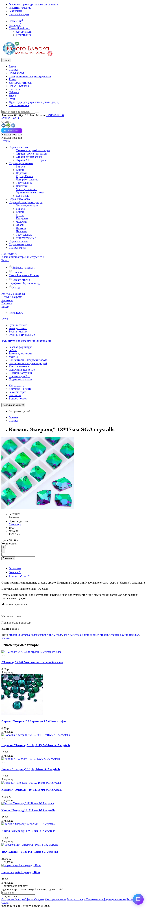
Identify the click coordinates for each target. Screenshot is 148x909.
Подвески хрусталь (20, 379)
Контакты (15, 395)
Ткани (12, 79)
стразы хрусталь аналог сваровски (30, 634)
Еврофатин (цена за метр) (24, 283)
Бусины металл (18, 331)
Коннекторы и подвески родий (28, 363)
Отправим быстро (12, 899)
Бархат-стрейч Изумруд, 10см (20, 872)
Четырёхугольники (27, 179)
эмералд (57, 634)
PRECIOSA (16, 312)
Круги (20, 215)
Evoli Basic (22, 195)
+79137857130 (55, 115)
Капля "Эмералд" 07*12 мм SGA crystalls (28, 830)
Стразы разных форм (29, 156)
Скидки (39, 899)
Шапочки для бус (19, 376)
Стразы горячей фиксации (32, 153)
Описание (15, 568)
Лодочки (21, 173)
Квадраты (22, 218)
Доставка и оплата (20, 388)
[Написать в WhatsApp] (8, 126)
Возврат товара (76, 899)
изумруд (134, 634)
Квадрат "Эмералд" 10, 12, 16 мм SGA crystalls (31, 789)
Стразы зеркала (18, 241)
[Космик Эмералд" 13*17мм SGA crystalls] (37, 507)
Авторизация (24, 31)
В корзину (8, 558)
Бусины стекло (18, 325)
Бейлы (13, 350)
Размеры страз (17, 392)
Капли (20, 169)
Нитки (16, 287)
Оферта (29, 899)
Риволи (20, 166)
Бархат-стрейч (21, 279)
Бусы (12, 98)
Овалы (20, 224)
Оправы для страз (27, 205)
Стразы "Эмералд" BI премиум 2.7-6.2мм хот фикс (34, 721)
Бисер (12, 95)
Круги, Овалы (24, 176)
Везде (12, 66)
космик (5, 638)
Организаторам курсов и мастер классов (33, 4)
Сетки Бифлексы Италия (24, 275)
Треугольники (24, 182)
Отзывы (15, 572)
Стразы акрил (17, 247)
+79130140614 (10, 118)
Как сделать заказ (55, 899)
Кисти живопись (19, 105)
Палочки (21, 231)
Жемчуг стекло (18, 328)
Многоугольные (26, 237)
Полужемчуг (16, 72)
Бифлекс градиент (23, 267)
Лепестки (22, 185)
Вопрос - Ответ (19, 576)
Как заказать (16, 385)
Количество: (9, 543)
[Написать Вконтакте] (3, 126)
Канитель (14, 89)
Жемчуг (13, 356)
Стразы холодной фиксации (33, 150)
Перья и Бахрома (19, 85)
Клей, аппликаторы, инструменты (30, 76)
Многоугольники (26, 189)
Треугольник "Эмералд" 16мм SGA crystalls (29, 851)
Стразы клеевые (19, 147)
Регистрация (23, 34)
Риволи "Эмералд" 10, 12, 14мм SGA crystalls (30, 769)
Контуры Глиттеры (20, 82)
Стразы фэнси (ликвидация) (26, 202)
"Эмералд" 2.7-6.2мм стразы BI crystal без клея (32, 662)
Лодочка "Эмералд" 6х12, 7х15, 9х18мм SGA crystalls (35, 745)
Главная (13, 417)
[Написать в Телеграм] (13, 126)
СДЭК (5, 902)
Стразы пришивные (21, 163)
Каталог (11, 137)
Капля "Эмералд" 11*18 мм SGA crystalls (28, 810)
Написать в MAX (13, 130)
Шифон (17, 272)
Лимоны (21, 228)
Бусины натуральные (22, 334)
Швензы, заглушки (20, 372)
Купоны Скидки (19, 14)
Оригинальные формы (30, 192)
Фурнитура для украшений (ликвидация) (34, 102)
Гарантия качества (20, 7)
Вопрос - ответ (18, 398)
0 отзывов (14, 517)
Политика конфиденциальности (106, 899)
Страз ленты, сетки (20, 244)
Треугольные (24, 234)
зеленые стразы (73, 634)
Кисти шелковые (19, 366)
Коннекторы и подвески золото (28, 359)
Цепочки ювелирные (22, 369)
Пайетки (14, 92)
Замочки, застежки (20, 353)
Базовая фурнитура (20, 347)
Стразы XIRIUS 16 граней (32, 160)
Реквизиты (15, 10)
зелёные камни (118, 634)
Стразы (13, 69)
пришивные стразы (96, 634)
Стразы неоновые (20, 198)
